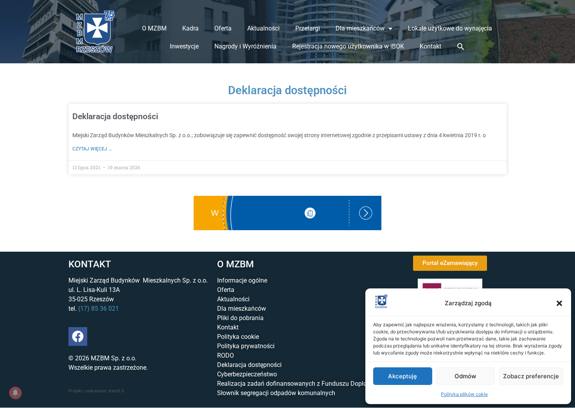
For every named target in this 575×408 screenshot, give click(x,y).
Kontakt (430, 46)
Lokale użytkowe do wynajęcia (450, 28)
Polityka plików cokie (464, 394)
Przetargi (307, 28)
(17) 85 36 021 (98, 308)
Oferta (223, 28)
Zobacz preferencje (531, 376)
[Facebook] (77, 336)
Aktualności (263, 28)
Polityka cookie (238, 336)
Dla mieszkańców (360, 28)
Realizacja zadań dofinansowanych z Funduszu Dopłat (293, 383)
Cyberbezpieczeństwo (247, 374)
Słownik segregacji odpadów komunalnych (276, 393)
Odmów (465, 376)
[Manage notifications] (15, 393)
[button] (559, 303)
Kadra (190, 28)
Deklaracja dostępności (115, 116)
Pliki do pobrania (240, 318)
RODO (225, 355)
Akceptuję (402, 376)
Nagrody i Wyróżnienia (245, 46)
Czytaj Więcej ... (92, 149)
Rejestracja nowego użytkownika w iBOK (348, 46)
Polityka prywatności (246, 346)
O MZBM (154, 28)
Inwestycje (184, 46)
